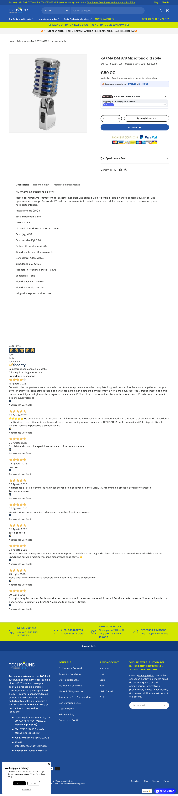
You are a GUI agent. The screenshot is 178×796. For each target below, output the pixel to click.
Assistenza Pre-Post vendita (75, 697)
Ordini (102, 679)
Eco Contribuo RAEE (70, 702)
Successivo (29, 376)
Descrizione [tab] (22, 184)
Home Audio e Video (47, 19)
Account (104, 668)
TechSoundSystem (37, 750)
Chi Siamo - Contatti (70, 668)
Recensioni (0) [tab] (41, 184)
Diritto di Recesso (69, 679)
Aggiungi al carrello (146, 118)
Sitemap (155, 781)
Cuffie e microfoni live (25, 41)
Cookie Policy (66, 708)
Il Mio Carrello (106, 691)
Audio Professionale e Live (76, 19)
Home (11, 41)
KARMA (104, 64)
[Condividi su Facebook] (120, 170)
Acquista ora (134, 127)
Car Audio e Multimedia (20, 19)
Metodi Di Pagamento (71, 691)
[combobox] (93, 10)
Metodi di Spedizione (70, 685)
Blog (156, 2)
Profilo (102, 697)
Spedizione (117, 78)
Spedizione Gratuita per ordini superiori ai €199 (111, 2)
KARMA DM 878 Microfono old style (51, 41)
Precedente (15, 376)
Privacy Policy (66, 714)
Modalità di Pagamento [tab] (67, 184)
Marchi (165, 2)
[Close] (48, 764)
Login (102, 674)
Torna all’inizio (89, 646)
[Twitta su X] (115, 170)
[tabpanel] (89, 244)
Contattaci (135, 781)
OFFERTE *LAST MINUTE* (155, 19)
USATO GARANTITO (104, 19)
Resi (101, 685)
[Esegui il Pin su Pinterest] (126, 170)
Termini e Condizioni (70, 674)
